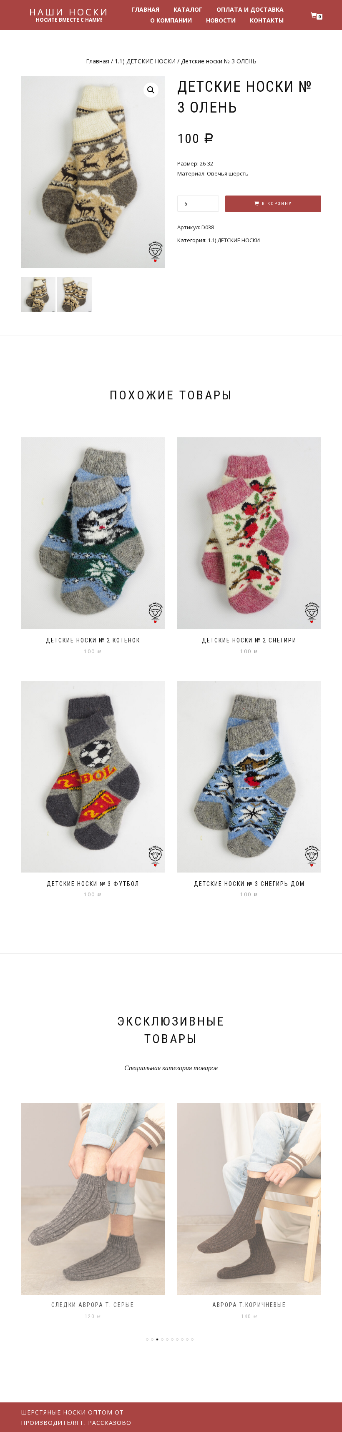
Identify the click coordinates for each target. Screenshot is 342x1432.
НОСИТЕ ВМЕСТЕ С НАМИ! (69, 20)
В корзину (277, 203)
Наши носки (69, 12)
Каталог (188, 9)
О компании (171, 20)
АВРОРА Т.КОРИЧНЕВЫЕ (249, 1305)
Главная (145, 9)
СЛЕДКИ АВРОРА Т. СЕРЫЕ (92, 1305)
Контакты (267, 20)
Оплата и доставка (250, 9)
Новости (221, 20)
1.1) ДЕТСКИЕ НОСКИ (145, 61)
